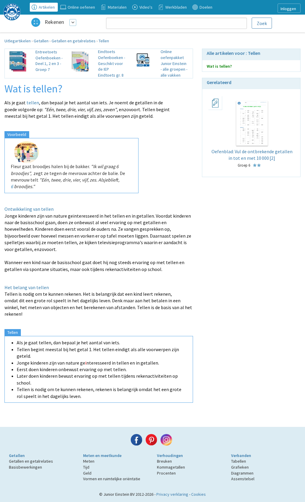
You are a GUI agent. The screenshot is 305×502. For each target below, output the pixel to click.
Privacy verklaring (172, 494)
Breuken (164, 461)
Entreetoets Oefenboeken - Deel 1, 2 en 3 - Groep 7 (49, 60)
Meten (88, 461)
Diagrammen (242, 473)
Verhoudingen (170, 455)
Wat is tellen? (219, 66)
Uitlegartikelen (17, 41)
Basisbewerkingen (25, 467)
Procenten (166, 473)
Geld (87, 473)
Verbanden (241, 455)
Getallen (41, 41)
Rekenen (54, 21)
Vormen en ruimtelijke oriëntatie (111, 478)
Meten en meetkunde (102, 455)
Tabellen (238, 461)
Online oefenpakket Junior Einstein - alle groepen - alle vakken (174, 63)
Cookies (198, 494)
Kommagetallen (171, 467)
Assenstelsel (242, 478)
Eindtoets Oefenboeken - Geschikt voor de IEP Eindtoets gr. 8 (111, 63)
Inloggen (288, 8)
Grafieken (240, 467)
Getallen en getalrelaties (74, 41)
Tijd (86, 467)
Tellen (104, 41)
